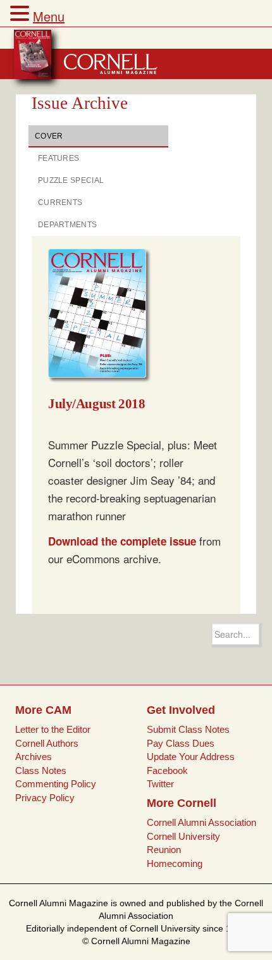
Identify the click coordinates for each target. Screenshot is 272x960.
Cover (49, 136)
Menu (49, 16)
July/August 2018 (96, 403)
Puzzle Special (71, 180)
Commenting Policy (55, 783)
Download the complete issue (122, 541)
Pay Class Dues (180, 743)
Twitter (160, 783)
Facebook (167, 770)
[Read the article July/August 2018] (102, 313)
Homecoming (174, 863)
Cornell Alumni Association (201, 822)
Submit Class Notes (188, 729)
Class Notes (40, 770)
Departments (67, 224)
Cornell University (183, 836)
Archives (33, 756)
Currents (60, 202)
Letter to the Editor (52, 729)
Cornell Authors (46, 743)
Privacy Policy (45, 797)
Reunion (164, 849)
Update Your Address (191, 756)
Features (58, 158)
